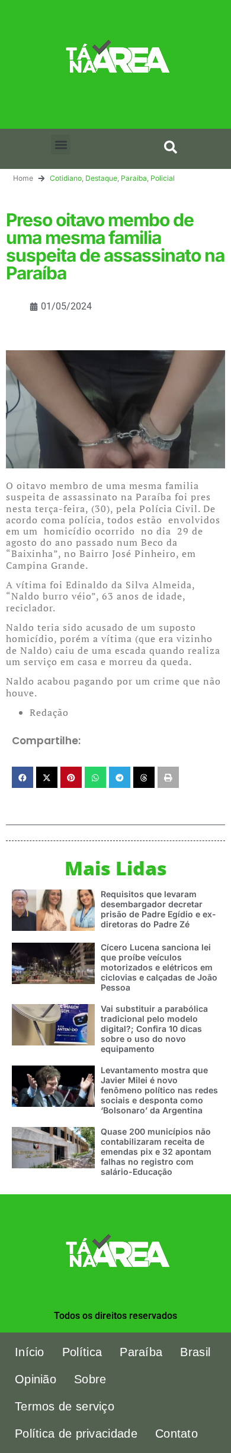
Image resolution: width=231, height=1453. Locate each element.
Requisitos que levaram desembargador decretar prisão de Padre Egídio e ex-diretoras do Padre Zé (158, 909)
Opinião (35, 1379)
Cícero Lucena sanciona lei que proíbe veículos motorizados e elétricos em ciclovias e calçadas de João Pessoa (159, 967)
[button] (60, 144)
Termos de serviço (64, 1406)
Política (82, 1352)
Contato (176, 1433)
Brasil (195, 1352)
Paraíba (134, 178)
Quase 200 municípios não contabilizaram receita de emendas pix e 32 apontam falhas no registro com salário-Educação (156, 1151)
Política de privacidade (76, 1433)
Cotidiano (66, 178)
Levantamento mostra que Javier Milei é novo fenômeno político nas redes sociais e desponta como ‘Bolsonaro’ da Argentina (159, 1090)
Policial (162, 178)
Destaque (101, 178)
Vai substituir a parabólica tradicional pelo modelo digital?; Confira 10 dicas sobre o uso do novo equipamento (154, 1028)
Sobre (90, 1379)
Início (29, 1352)
